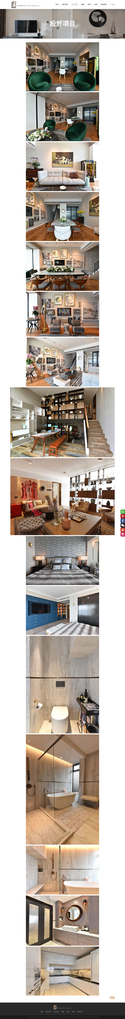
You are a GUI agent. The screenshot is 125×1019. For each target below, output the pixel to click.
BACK (112, 997)
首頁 (57, 4)
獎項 (89, 4)
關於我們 (65, 4)
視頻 (95, 4)
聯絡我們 (104, 4)
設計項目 (75, 4)
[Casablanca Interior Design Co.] (26, 4)
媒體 (82, 4)
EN (113, 4)
